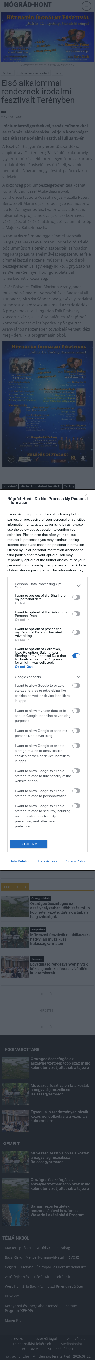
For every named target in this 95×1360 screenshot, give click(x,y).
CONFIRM (29, 844)
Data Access (47, 861)
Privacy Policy (75, 861)
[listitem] (47, 585)
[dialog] (47, 680)
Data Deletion (20, 861)
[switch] (76, 597)
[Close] (85, 499)
